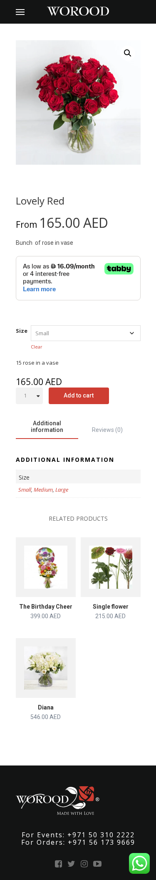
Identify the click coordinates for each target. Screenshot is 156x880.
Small (24, 489)
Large (61, 489)
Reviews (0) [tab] (107, 430)
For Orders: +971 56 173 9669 (78, 842)
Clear (36, 347)
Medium (43, 489)
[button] (127, 53)
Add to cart (79, 395)
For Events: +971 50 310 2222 (78, 834)
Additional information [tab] (47, 426)
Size (21, 330)
